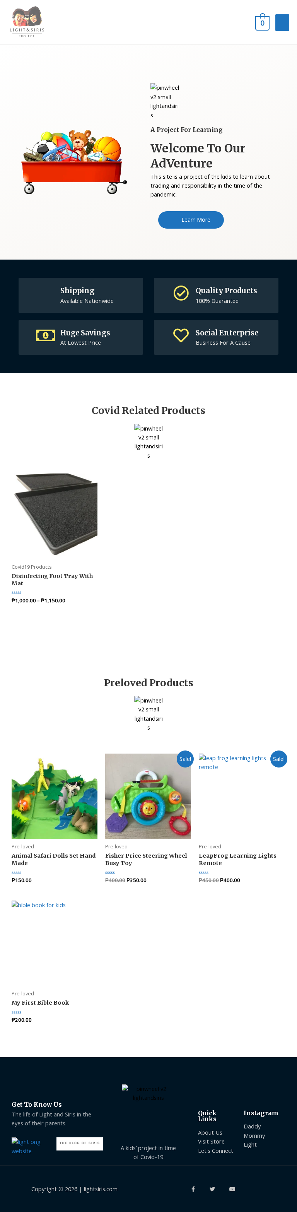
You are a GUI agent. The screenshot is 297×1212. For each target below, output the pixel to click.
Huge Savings (85, 332)
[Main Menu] (282, 22)
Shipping (77, 290)
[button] (191, 220)
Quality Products (226, 290)
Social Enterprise (227, 332)
